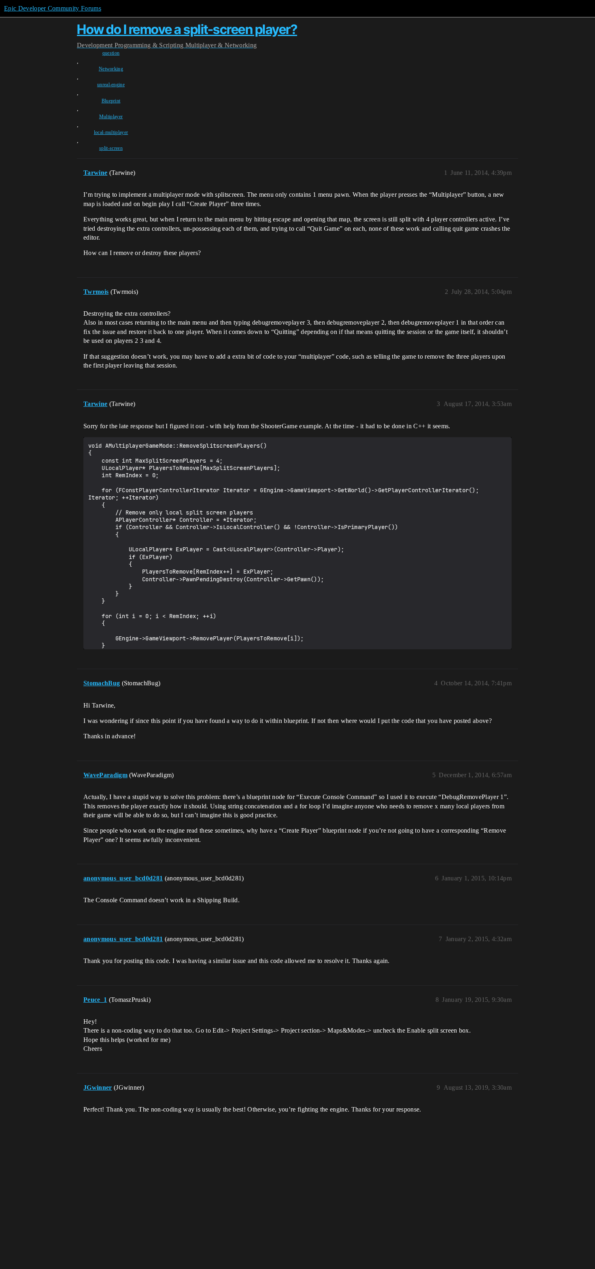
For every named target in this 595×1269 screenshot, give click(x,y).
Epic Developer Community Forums (52, 8)
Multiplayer (111, 116)
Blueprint (111, 101)
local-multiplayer (111, 132)
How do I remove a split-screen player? (187, 29)
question (111, 53)
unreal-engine (111, 84)
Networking (111, 69)
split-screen (111, 148)
